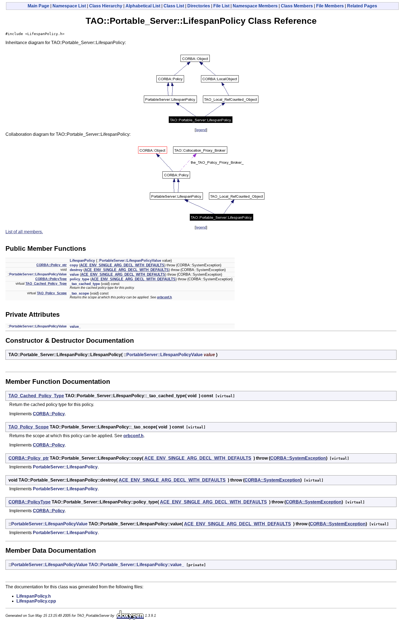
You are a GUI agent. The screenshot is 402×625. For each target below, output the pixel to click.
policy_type (79, 279)
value (74, 274)
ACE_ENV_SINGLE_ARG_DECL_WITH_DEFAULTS (122, 265)
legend (201, 130)
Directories (198, 6)
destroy (76, 270)
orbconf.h (164, 297)
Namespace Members (255, 6)
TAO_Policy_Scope (52, 293)
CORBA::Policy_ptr (51, 265)
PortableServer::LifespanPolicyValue (130, 260)
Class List (174, 6)
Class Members (297, 6)
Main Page (38, 6)
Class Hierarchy (105, 6)
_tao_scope (79, 293)
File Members (330, 6)
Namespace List (69, 6)
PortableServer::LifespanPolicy (65, 467)
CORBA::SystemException (298, 458)
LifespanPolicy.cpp (36, 601)
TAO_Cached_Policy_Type (46, 284)
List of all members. (24, 231)
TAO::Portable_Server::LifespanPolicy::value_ (136, 564)
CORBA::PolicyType (51, 279)
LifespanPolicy (82, 260)
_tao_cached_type (85, 284)
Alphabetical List (143, 6)
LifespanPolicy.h (33, 596)
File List (221, 6)
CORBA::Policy (49, 413)
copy (74, 265)
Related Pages (362, 6)
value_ (75, 326)
